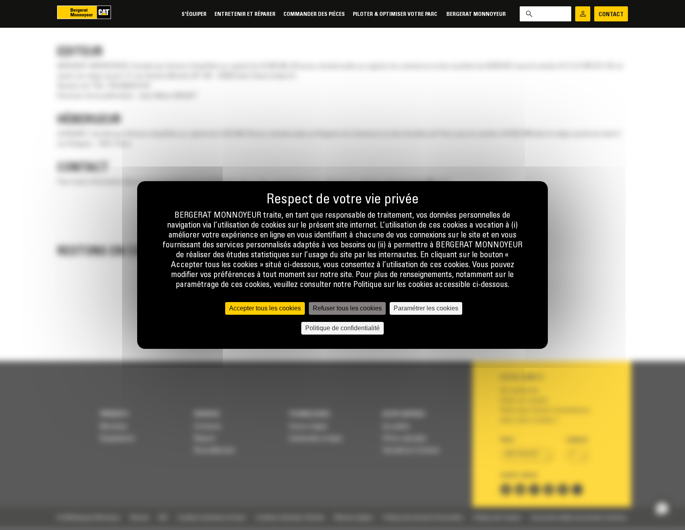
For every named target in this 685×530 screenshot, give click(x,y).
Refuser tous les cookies (347, 308)
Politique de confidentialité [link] (342, 328)
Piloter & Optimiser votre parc (395, 14)
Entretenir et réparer (245, 14)
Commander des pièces (314, 14)
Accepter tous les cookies (265, 308)
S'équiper (194, 14)
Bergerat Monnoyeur (476, 14)
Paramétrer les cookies (426, 308)
